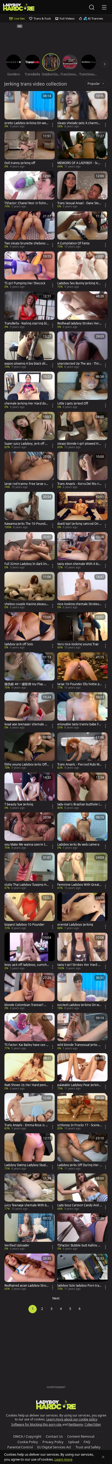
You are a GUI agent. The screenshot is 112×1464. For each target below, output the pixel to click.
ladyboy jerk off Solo (18, 644)
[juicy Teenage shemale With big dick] (29, 1192)
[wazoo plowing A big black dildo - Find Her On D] (29, 350)
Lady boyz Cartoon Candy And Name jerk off (79, 1205)
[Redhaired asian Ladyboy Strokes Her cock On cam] (29, 1272)
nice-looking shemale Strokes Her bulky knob (78, 604)
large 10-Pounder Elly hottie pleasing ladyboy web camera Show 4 (79, 684)
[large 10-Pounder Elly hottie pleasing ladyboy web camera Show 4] (82, 671)
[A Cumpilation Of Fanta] (82, 230)
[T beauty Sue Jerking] (29, 791)
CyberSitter (93, 1424)
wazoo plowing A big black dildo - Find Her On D (26, 363)
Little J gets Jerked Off (72, 403)
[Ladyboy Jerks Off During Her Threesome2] (82, 1152)
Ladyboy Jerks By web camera (78, 844)
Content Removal (80, 1436)
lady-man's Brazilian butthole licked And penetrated (79, 804)
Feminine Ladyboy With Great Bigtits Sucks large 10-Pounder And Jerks (79, 884)
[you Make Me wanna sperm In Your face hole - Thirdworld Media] (29, 831)
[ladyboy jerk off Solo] (29, 631)
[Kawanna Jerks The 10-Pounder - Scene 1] (29, 510)
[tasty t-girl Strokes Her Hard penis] (82, 951)
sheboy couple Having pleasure (25, 604)
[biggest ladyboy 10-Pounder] (29, 911)
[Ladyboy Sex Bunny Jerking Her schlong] (82, 270)
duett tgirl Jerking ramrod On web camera (79, 523)
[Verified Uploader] (29, 1232)
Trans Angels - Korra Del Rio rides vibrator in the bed (79, 483)
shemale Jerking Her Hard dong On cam (26, 403)
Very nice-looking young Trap (77, 644)
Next (56, 1298)
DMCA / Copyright (27, 1436)
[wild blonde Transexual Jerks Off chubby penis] (82, 1032)
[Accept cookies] (103, 1457)
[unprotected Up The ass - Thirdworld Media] (82, 350)
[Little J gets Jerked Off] (82, 390)
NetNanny (76, 1424)
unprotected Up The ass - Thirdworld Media (79, 363)
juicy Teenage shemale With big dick (25, 1205)
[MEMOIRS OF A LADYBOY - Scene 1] (82, 150)
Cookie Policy (27, 1441)
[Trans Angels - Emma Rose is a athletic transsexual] (29, 1112)
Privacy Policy (53, 1441)
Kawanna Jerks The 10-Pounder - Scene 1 (26, 523)
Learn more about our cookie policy (71, 1419)
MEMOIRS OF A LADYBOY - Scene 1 (79, 163)
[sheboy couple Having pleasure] (29, 591)
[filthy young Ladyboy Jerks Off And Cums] (29, 751)
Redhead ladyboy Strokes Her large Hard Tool (79, 323)
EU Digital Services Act (54, 1447)
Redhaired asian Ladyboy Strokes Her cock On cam (26, 1285)
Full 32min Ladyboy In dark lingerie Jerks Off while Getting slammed (26, 563)
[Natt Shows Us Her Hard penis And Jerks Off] (29, 1072)
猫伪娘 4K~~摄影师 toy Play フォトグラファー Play (25, 684)
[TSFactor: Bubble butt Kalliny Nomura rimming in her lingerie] (82, 1232)
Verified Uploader (16, 1245)
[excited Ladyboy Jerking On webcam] (82, 991)
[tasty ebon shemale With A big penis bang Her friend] (82, 551)
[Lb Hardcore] (18, 7)
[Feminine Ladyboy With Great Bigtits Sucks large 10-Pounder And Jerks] (82, 871)
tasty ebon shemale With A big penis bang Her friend (78, 563)
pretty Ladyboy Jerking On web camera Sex (26, 123)
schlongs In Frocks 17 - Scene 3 (78, 1125)
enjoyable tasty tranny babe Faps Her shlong (78, 724)
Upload (73, 1441)
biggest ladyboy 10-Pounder (24, 924)
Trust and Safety (88, 1447)
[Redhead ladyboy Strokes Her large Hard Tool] (82, 310)
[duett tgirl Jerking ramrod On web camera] (82, 510)
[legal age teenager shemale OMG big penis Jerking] (29, 711)
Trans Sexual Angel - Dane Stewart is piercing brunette (79, 203)
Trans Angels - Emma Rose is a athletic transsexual (25, 1125)
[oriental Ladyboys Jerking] (82, 911)
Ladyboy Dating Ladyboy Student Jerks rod (25, 1165)
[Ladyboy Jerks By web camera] (82, 831)
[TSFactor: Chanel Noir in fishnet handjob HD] (29, 190)
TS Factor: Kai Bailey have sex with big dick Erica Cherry (26, 1044)
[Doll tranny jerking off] (29, 150)
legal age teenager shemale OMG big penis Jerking (25, 724)
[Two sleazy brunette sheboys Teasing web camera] (29, 230)
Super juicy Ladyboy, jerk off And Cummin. (26, 443)
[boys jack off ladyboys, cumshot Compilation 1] (29, 951)
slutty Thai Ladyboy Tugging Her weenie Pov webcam (26, 884)
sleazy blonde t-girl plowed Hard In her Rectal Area (79, 443)
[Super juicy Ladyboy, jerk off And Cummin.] (29, 430)
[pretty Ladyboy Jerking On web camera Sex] (29, 110)
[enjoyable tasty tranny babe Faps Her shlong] (82, 711)
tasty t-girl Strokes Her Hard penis (79, 964)
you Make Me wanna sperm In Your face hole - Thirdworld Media (26, 844)
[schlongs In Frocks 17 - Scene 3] (82, 1112)
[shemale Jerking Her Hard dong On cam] (29, 390)
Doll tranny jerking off (19, 163)
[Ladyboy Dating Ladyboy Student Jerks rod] (29, 1152)
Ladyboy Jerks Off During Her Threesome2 (79, 1165)
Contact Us (54, 1436)
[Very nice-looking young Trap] (82, 631)
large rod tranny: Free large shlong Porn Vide (26, 483)
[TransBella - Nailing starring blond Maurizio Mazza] (29, 310)
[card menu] (52, 125)
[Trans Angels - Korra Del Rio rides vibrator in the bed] (82, 470)
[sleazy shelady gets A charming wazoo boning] (82, 110)
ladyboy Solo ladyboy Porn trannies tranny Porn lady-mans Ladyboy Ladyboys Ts (79, 1285)
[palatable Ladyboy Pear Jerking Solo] (82, 1072)
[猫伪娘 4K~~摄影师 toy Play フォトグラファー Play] (29, 671)
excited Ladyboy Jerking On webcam (79, 1005)
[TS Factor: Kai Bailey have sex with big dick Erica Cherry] (29, 1032)
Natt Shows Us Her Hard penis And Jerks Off (25, 1085)
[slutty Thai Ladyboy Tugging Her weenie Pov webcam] (29, 871)
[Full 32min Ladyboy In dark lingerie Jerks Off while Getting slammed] (29, 551)
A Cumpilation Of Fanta (73, 243)
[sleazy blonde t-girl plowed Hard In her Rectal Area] (82, 430)
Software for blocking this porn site (36, 1424)
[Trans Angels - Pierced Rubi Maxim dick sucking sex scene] (82, 751)
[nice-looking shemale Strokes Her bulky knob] (82, 591)
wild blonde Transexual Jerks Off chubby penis (79, 1044)
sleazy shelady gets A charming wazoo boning (79, 123)
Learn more (63, 1459)
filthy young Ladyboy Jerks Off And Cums (25, 764)
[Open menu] (104, 7)
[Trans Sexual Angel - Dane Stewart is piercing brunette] (82, 190)
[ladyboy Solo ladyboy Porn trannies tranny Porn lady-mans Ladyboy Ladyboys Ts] (82, 1272)
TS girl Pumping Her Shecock (24, 283)
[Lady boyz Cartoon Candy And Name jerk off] (82, 1192)
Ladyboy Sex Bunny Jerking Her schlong (79, 283)
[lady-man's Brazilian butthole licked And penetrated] (82, 791)
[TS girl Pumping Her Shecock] (29, 270)
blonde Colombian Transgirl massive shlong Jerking (26, 1005)
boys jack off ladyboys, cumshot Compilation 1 (26, 964)
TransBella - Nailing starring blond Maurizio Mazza (26, 323)
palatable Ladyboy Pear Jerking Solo (79, 1085)
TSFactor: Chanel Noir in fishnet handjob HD (26, 203)
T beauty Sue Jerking (18, 804)
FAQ (87, 1441)
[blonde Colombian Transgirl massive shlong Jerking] (29, 991)
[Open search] (91, 7)
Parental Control (20, 1447)
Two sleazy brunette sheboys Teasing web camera (26, 243)
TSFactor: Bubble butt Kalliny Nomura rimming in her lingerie (79, 1245)
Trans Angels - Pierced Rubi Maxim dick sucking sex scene (79, 764)
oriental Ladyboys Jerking (75, 924)
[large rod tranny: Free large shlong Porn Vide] (29, 470)
